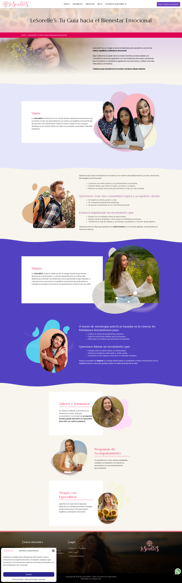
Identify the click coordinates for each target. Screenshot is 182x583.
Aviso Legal (42, 579)
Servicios (90, 4)
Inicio (67, 4)
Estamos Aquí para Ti (116, 4)
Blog (100, 4)
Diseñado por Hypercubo (91, 579)
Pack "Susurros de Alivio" (168, 4)
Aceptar (29, 574)
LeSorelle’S (78, 4)
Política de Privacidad (31, 579)
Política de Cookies (18, 579)
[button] (53, 551)
